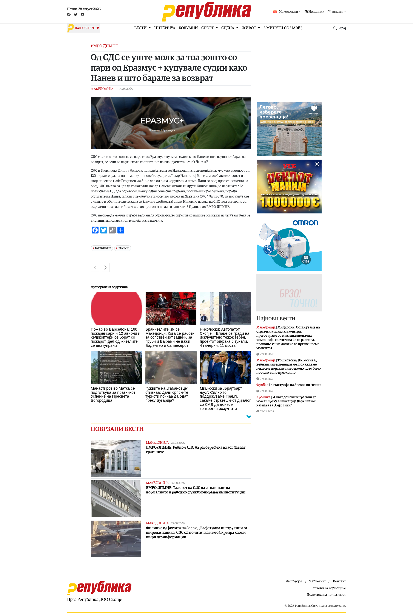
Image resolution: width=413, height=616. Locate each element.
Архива (337, 11)
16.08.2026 (178, 483)
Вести (141, 28)
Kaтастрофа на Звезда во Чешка (295, 385)
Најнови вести (275, 318)
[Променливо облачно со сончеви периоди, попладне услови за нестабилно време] (95, 267)
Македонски (288, 11)
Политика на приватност (326, 594)
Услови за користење (329, 588)
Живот (249, 28)
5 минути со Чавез (283, 28)
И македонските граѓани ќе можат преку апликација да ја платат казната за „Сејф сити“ (286, 401)
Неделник (316, 11)
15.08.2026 (178, 523)
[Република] (206, 12)
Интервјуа (164, 28)
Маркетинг (317, 581)
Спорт (208, 28)
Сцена (228, 28)
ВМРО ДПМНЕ (103, 248)
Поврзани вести (117, 429)
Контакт (339, 581)
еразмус (124, 248)
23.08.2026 (178, 443)
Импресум (294, 581)
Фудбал (262, 385)
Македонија (102, 89)
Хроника (263, 397)
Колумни (188, 28)
